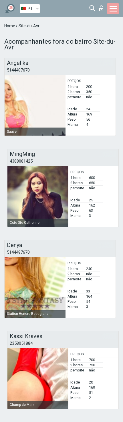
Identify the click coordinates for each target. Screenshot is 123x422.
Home (10, 26)
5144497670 (18, 70)
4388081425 (21, 161)
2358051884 (21, 343)
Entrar (102, 6)
